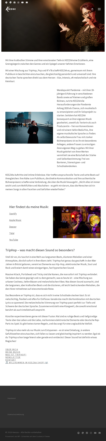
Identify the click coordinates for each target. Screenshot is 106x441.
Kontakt (10, 360)
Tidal (11, 233)
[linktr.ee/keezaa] (10, 2)
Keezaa (16, 432)
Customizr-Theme (43, 436)
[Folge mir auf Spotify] (6, 2)
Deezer (12, 226)
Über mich (11, 349)
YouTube (13, 239)
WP (19, 436)
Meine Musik (12, 352)
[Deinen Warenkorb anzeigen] (92, 9)
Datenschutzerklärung (16, 414)
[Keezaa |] (10, 9)
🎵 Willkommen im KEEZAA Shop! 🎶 (26, 362)
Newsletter (12, 357)
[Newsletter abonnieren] (27, 2)
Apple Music (15, 220)
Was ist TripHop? (15, 354)
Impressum (12, 398)
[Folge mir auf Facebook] (14, 2)
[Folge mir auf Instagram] (18, 2)
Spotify (13, 213)
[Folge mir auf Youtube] (22, 2)
